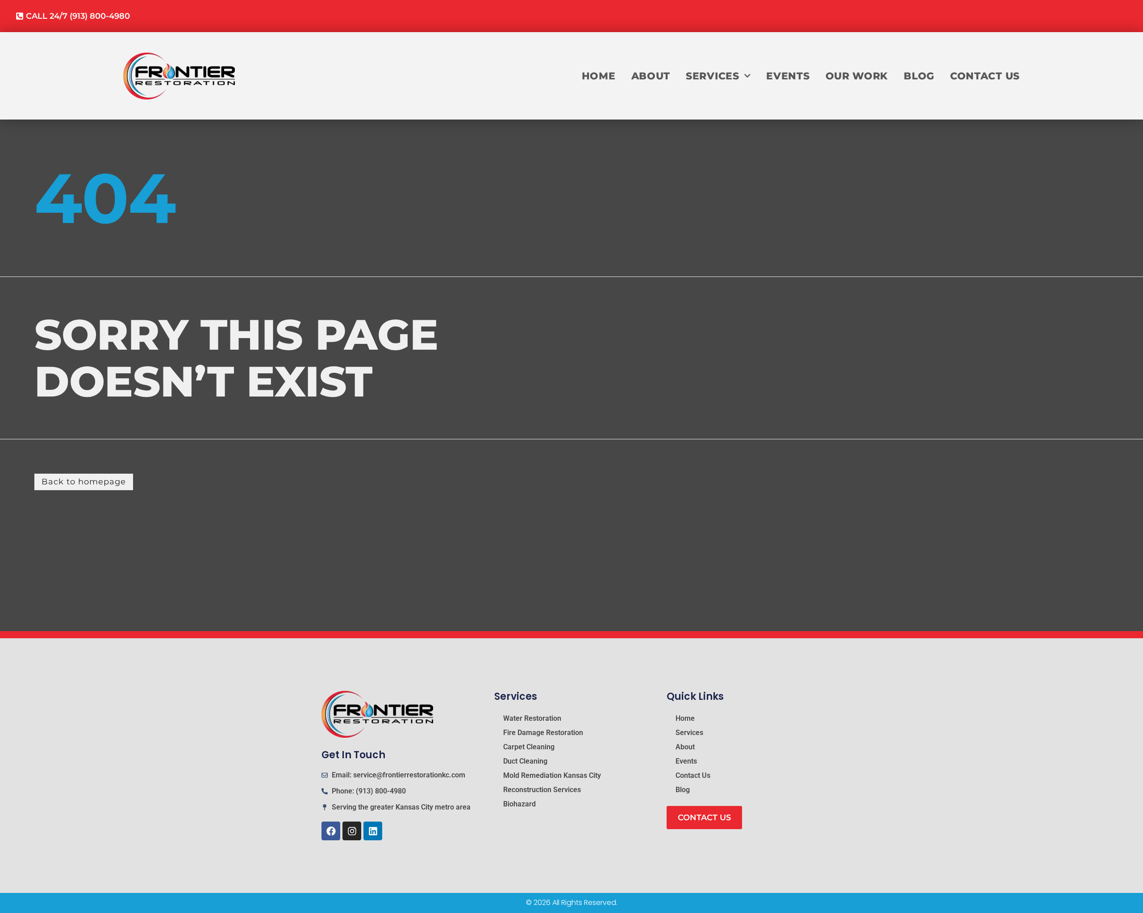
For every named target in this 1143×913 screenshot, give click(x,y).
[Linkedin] (372, 831)
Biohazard (519, 804)
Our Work (857, 76)
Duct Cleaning (525, 761)
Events (787, 76)
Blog (919, 76)
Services (712, 76)
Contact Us (985, 76)
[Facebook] (330, 831)
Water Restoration (532, 718)
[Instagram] (351, 831)
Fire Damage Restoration (543, 732)
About (651, 76)
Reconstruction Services (542, 789)
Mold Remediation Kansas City (552, 775)
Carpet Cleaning (529, 747)
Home (599, 76)
